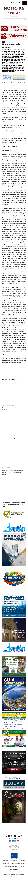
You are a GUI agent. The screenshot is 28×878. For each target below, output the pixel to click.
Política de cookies (14, 846)
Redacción (7, 83)
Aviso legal (14, 845)
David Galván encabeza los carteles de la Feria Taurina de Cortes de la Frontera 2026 (14, 504)
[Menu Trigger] (24, 3)
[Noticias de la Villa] (14, 10)
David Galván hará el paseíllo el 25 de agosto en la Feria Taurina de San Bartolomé (13, 472)
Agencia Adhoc (14, 876)
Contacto (14, 849)
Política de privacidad (14, 848)
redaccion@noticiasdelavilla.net (14, 2)
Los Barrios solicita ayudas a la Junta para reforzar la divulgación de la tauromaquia (13, 440)
